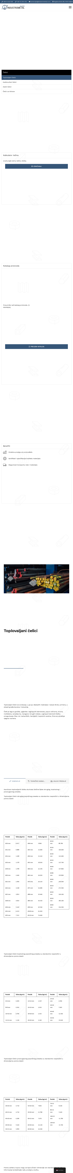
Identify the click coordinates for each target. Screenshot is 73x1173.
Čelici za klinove (9, 91)
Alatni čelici (7, 87)
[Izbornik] (70, 7)
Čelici (5, 72)
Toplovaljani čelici (9, 77)
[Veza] (13, 7)
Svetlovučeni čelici (9, 82)
